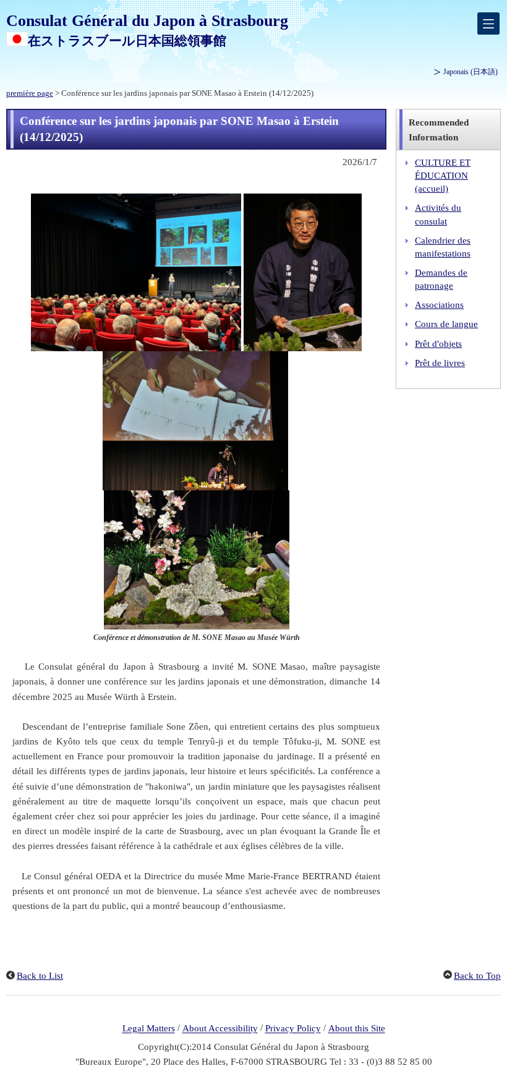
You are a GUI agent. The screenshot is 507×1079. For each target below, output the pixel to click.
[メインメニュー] (488, 23)
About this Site (356, 1029)
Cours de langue (446, 324)
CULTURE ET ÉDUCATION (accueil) (443, 176)
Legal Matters (148, 1029)
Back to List (40, 976)
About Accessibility (220, 1029)
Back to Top (477, 976)
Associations (439, 305)
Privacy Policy (293, 1029)
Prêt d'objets (438, 344)
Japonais (470, 71)
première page (29, 93)
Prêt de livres (440, 363)
